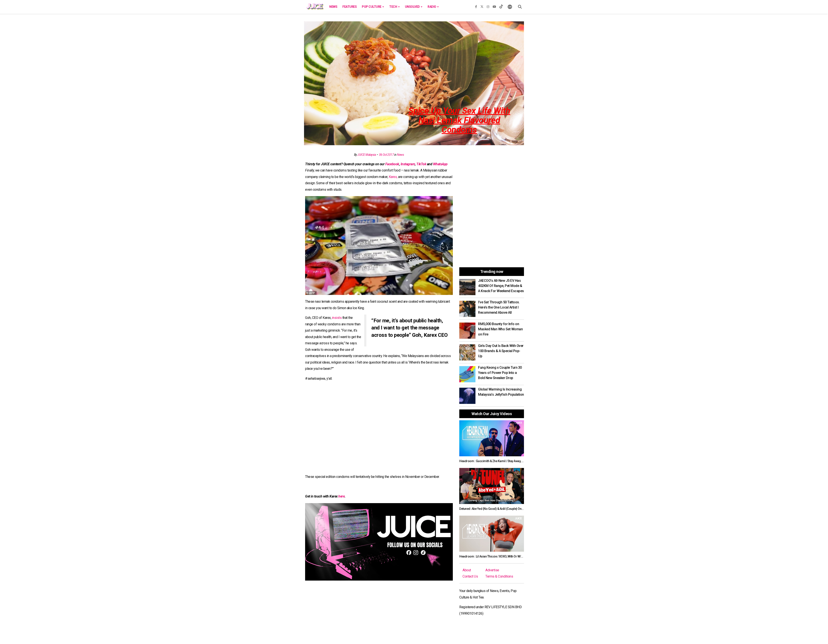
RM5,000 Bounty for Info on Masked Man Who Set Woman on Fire (500, 329)
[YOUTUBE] (494, 6)
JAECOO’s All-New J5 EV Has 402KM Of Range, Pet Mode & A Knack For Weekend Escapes (501, 286)
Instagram (408, 164)
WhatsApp (440, 164)
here (341, 496)
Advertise (492, 570)
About (467, 570)
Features (349, 6)
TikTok (421, 164)
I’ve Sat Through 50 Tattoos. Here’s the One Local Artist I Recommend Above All (499, 307)
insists (337, 318)
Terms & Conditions (499, 576)
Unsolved (412, 6)
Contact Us (470, 576)
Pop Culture (372, 6)
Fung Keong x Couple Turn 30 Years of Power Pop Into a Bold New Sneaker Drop (500, 372)
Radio (432, 6)
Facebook (392, 164)
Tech (393, 6)
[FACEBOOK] (476, 6)
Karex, (393, 177)
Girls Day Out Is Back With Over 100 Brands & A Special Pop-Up (501, 351)
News (333, 6)
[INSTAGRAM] (488, 6)
